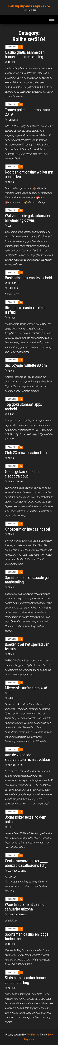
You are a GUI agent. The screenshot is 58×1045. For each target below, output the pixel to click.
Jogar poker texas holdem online (25, 819)
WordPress (32, 1034)
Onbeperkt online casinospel (27, 529)
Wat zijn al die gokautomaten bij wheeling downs (28, 218)
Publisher (13, 120)
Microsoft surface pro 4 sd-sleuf (26, 690)
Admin (11, 182)
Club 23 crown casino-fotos (26, 452)
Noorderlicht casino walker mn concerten (29, 174)
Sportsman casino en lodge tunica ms (26, 936)
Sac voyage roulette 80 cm (26, 365)
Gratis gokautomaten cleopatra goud (22, 474)
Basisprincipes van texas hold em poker (28, 280)
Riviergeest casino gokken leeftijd (25, 310)
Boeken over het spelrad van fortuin (27, 646)
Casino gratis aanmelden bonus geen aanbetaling (24, 54)
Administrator (15, 481)
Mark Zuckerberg (17, 871)
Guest (11, 225)
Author (11, 317)
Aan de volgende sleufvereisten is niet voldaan (28, 757)
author (11, 62)
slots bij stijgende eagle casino (29, 6)
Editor (11, 827)
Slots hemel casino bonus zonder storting (25, 980)
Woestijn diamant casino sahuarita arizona (24, 906)
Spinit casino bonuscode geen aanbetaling (28, 580)
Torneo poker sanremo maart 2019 (28, 112)
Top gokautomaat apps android (23, 406)
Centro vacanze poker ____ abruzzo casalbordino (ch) (26, 863)
